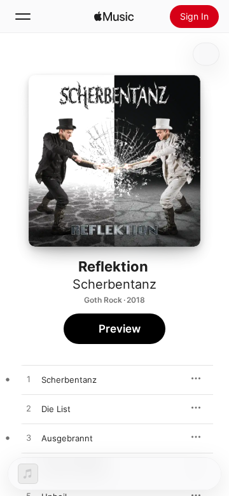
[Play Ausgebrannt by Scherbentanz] (28, 438)
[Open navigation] (23, 17)
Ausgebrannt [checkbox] (67, 438)
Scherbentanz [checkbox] (69, 380)
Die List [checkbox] (56, 409)
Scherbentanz (114, 284)
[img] (114, 16)
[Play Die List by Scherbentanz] (28, 409)
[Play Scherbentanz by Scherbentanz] (28, 379)
